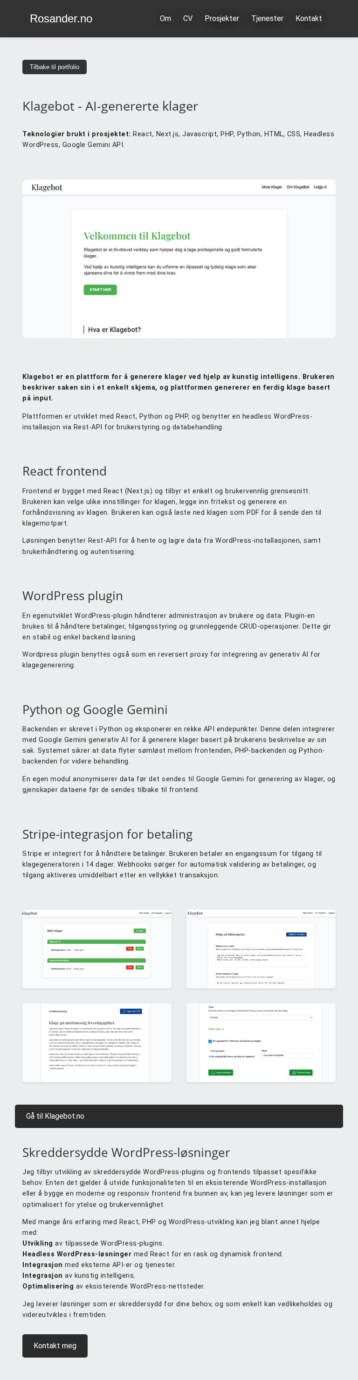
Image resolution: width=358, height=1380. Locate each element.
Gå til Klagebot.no (55, 1116)
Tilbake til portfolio (54, 66)
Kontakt (309, 18)
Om (165, 18)
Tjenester (267, 18)
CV (188, 18)
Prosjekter (222, 18)
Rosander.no (61, 18)
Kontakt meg (55, 1345)
